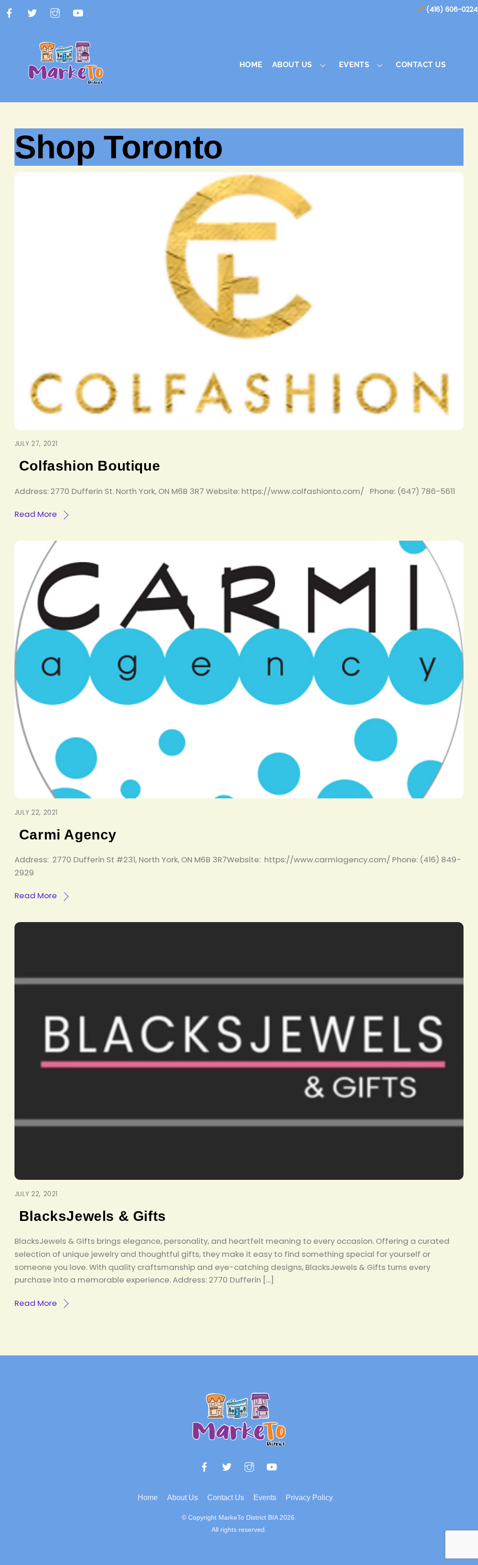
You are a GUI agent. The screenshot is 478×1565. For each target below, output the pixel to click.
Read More (35, 514)
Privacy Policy (309, 1498)
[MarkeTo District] (65, 79)
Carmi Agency (68, 834)
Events (264, 1498)
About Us (182, 1498)
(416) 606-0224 (452, 9)
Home (251, 64)
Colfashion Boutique (90, 465)
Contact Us (421, 64)
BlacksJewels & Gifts (92, 1216)
